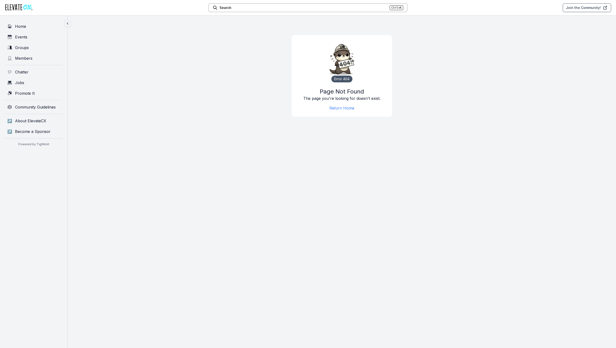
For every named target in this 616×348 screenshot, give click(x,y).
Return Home (341, 108)
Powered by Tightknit (33, 144)
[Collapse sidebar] (67, 23)
